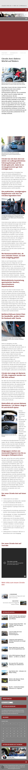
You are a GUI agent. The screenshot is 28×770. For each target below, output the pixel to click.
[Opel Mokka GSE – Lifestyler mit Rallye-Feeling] (5, 672)
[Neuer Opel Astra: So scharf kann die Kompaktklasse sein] (5, 649)
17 (3, 733)
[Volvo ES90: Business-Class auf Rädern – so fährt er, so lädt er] (5, 657)
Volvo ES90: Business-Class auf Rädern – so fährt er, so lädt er (17, 656)
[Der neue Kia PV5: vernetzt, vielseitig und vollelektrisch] (5, 665)
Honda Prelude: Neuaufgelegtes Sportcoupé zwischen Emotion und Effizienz (17, 617)
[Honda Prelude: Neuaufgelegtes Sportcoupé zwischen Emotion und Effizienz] (5, 617)
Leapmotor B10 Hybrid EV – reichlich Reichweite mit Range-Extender (17, 641)
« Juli (3, 740)
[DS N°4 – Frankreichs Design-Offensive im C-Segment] (5, 688)
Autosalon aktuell (9, 612)
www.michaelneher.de (13, 713)
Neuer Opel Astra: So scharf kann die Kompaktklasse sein (17, 648)
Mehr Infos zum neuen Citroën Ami (13, 584)
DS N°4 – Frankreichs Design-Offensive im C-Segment (16, 687)
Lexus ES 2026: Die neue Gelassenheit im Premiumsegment (15, 633)
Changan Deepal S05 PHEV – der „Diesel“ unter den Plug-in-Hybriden (17, 625)
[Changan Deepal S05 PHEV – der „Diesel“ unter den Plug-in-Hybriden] (5, 625)
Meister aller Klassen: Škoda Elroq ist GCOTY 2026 (16, 679)
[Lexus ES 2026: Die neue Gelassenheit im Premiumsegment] (5, 633)
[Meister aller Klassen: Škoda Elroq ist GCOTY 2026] (5, 680)
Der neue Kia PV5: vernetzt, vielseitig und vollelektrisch (16, 663)
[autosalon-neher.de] (14, 16)
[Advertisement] (14, 35)
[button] (26, 10)
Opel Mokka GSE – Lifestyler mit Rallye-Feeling (17, 671)
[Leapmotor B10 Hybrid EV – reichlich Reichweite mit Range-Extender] (5, 641)
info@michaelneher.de (16, 712)
